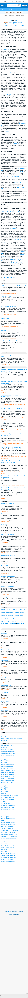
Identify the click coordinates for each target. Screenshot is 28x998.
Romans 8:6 (20, 171)
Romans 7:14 (12, 227)
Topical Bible (12, 623)
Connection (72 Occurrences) (9, 836)
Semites (3, 840)
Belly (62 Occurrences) (7, 762)
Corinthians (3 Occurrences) (8, 857)
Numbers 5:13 (16, 211)
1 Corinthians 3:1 (14, 228)
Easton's (15, 22)
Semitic (3, 842)
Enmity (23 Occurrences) (7, 759)
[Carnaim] (1, 445)
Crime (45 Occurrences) (7, 845)
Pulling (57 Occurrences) (7, 788)
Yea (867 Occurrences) (7, 828)
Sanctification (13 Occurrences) (9, 830)
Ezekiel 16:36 (4, 719)
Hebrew (6, 25)
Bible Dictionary (16, 622)
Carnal (3, 735)
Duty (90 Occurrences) (7, 768)
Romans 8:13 (16, 143)
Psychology (4, 851)
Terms (22, 25)
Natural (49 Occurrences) (7, 745)
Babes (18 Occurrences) (7, 791)
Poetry (3, 820)
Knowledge (4, 747)
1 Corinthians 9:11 (14, 176)
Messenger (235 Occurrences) (9, 834)
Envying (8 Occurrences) (7, 755)
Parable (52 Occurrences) (8, 824)
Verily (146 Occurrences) (7, 847)
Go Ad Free (2, 995)
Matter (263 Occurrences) (8, 832)
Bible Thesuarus (21, 623)
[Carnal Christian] (26, 445)
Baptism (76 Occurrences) (8, 813)
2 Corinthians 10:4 (17, 239)
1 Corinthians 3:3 (5, 669)
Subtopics (16, 25)
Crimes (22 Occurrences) (7, 844)
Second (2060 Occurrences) (8, 855)
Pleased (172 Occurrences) (8, 815)
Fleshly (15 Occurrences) (7, 776)
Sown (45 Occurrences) (7, 799)
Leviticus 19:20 (9, 211)
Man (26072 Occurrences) (8, 751)
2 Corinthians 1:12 (16, 262)
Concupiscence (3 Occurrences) (9, 795)
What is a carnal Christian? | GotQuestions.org (13, 609)
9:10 (23, 182)
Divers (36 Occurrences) (7, 809)
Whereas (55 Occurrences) (8, 753)
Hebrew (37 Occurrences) (8, 853)
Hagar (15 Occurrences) (7, 826)
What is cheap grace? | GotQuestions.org (12, 615)
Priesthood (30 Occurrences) (8, 838)
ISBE (10, 22)
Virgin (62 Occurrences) (7, 772)
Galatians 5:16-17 (7, 94)
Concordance (8, 23)
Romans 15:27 (5, 176)
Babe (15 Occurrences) (7, 790)
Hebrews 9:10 (5, 710)
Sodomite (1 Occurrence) (7, 811)
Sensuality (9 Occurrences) (8, 803)
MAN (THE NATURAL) (9, 278)
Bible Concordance (6, 622)
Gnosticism (4, 849)
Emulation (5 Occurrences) (8, 757)
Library (11, 25)
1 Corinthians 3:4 (5, 678)
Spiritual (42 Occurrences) (8, 805)
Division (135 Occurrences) (8, 770)
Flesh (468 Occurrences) (7, 749)
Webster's (20, 22)
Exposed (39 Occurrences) (8, 817)
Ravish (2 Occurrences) (7, 778)
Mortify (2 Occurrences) (7, 786)
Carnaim (3, 793)
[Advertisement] (15, 889)
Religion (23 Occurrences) (8, 861)
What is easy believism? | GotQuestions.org (12, 612)
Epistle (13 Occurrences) (7, 859)
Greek (21, 23)
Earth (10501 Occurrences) (8, 784)
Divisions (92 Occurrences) (8, 761)
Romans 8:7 (7, 131)
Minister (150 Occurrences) (8, 822)
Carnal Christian (5, 736)
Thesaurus (15, 23)
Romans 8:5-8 (6, 49)
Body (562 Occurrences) (7, 807)
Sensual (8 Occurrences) (7, 764)
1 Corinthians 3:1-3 (8, 72)
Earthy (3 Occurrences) (7, 782)
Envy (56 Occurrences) (7, 766)
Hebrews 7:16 (17, 182)
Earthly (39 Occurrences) (7, 780)
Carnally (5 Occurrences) (7, 797)
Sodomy (3, 801)
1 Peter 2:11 (19, 265)
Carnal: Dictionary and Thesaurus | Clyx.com (13, 619)
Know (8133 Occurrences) (8, 774)
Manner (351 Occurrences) (8, 818)
